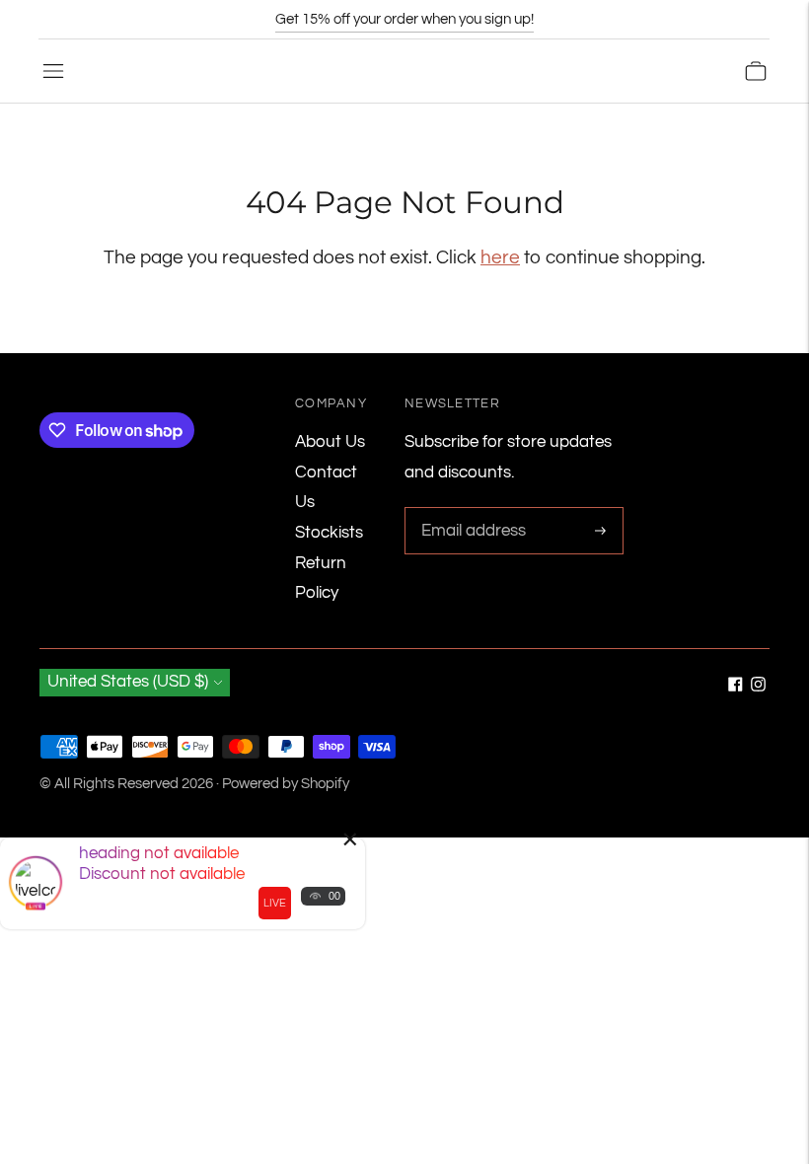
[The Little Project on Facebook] (735, 686)
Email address (470, 509)
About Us (330, 442)
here (500, 257)
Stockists (329, 533)
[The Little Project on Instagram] (758, 686)
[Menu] (53, 71)
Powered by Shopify (285, 783)
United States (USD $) (127, 682)
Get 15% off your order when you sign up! (404, 19)
